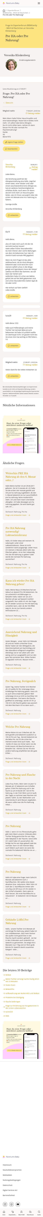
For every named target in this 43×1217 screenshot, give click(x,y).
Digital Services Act (10, 1190)
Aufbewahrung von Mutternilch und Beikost (22, 993)
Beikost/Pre (10, 989)
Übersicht (9, 103)
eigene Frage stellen (15, 142)
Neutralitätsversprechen (12, 1170)
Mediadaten (7, 1175)
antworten (14, 215)
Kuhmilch (9, 1012)
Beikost (8, 975)
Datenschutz (7, 1185)
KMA (7, 1016)
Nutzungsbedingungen (12, 1180)
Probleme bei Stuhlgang (15, 997)
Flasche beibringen (13, 1001)
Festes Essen (10, 985)
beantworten (13, 149)
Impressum (7, 1165)
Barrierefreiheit (9, 1195)
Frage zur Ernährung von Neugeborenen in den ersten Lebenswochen (22, 1007)
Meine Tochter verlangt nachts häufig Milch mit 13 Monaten (22, 980)
